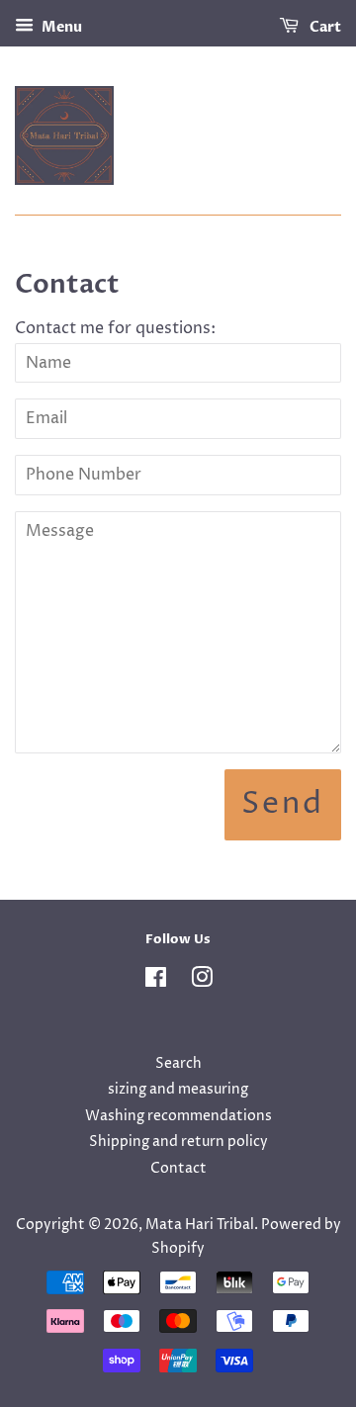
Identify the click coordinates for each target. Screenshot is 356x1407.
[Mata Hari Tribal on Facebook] (155, 982)
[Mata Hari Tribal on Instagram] (202, 982)
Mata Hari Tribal (199, 1225)
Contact (178, 1169)
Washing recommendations (178, 1116)
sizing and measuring (178, 1090)
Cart (324, 27)
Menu (60, 27)
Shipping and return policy (178, 1142)
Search (178, 1064)
